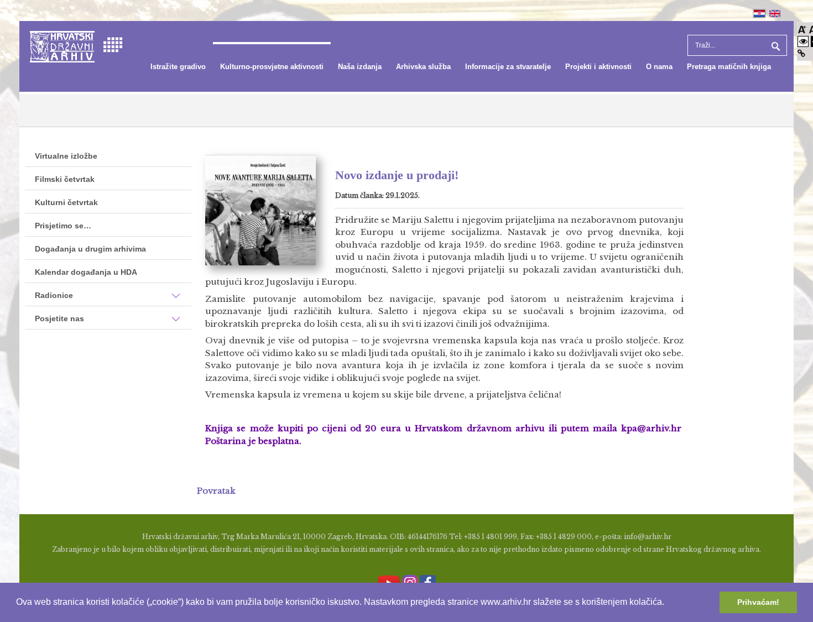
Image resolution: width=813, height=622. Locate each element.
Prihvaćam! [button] (758, 602)
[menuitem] (178, 67)
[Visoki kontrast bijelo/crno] (803, 41)
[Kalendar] (112, 44)
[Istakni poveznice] (801, 53)
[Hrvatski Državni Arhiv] (62, 45)
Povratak (216, 490)
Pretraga (774, 45)
